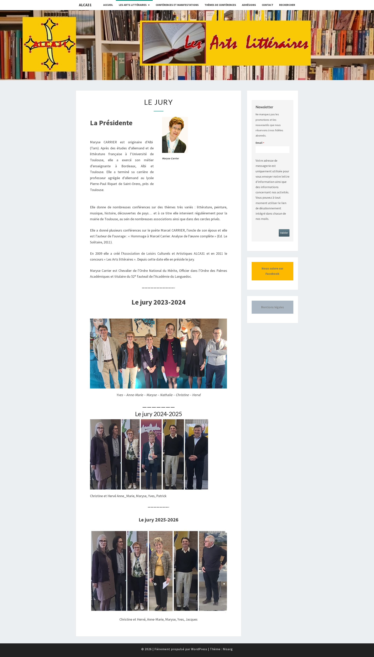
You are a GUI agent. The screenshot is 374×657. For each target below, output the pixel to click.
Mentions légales (272, 307)
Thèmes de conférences (220, 5)
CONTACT (267, 5)
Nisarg (228, 649)
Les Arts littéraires (133, 5)
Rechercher (287, 5)
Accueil (108, 5)
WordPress (199, 649)
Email (259, 142)
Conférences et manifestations (177, 5)
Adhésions (249, 5)
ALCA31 (85, 4)
